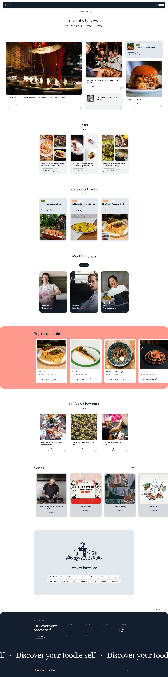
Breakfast (103, 581)
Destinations (69, 633)
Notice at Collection (118, 670)
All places (69, 635)
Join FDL (104, 628)
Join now (40, 637)
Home (68, 4)
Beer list (94, 581)
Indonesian (55, 577)
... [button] (56, 170)
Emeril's (75, 372)
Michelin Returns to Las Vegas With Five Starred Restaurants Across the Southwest (36, 97)
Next (124, 333)
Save (17, 106)
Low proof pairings (120, 507)
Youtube (121, 631)
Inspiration (96, 4)
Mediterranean (54, 581)
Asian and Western (75, 577)
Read (12, 106)
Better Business (86, 507)
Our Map (73, 4)
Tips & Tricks (87, 633)
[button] (156, 5)
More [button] (55, 379)
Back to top (158, 609)
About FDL (104, 626)
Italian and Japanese (91, 577)
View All (85, 265)
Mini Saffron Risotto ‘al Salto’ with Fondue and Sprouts (83, 205)
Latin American (115, 581)
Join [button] (161, 4)
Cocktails (104, 577)
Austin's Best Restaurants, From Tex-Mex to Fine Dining (114, 165)
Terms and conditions (84, 670)
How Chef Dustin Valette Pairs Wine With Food (51, 444)
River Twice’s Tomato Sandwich (113, 204)
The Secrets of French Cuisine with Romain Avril (51, 508)
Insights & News (83, 11)
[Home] (9, 4)
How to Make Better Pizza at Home (112, 444)
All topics (86, 635)
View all (84, 129)
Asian (64, 577)
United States (130, 670)
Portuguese (115, 577)
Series (85, 631)
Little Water (42, 372)
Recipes (86, 628)
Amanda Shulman (45, 306)
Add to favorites (46, 379)
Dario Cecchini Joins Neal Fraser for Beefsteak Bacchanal (103, 81)
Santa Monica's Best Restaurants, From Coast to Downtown (52, 165)
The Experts (89, 4)
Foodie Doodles (154, 507)
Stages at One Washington (115, 372)
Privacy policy (95, 670)
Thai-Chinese (83, 581)
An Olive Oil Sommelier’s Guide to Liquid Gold (83, 444)
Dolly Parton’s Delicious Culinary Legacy (107, 98)
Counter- (144, 372)
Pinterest (121, 633)
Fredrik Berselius (76, 306)
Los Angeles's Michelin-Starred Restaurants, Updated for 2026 (83, 165)
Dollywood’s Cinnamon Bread (146, 48)
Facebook (121, 629)
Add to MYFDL (48, 170)
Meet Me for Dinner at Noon (137, 99)
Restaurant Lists (81, 4)
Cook (132, 54)
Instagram (121, 627)
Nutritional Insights (69, 581)
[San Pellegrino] (51, 670)
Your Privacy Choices (106, 670)
